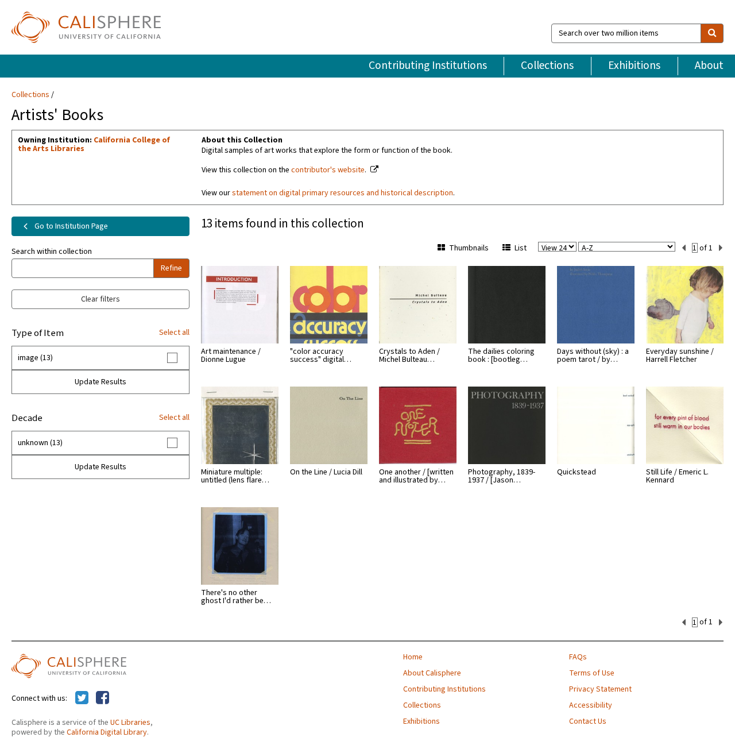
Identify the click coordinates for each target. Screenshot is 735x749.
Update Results (100, 382)
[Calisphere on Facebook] (102, 698)
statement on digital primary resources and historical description (342, 193)
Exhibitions (634, 65)
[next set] (721, 248)
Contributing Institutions (428, 65)
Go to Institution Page (70, 226)
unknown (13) (40, 443)
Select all (174, 332)
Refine (171, 268)
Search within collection (51, 252)
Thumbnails (469, 248)
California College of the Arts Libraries (94, 144)
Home (413, 657)
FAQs (578, 657)
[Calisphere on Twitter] (81, 698)
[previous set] (683, 248)
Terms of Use (591, 673)
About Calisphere (432, 673)
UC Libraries (130, 722)
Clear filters (100, 299)
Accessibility (590, 705)
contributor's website (328, 170)
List (520, 248)
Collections (547, 65)
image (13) (35, 358)
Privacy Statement (600, 689)
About (709, 65)
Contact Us (587, 721)
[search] (712, 33)
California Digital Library (107, 732)
